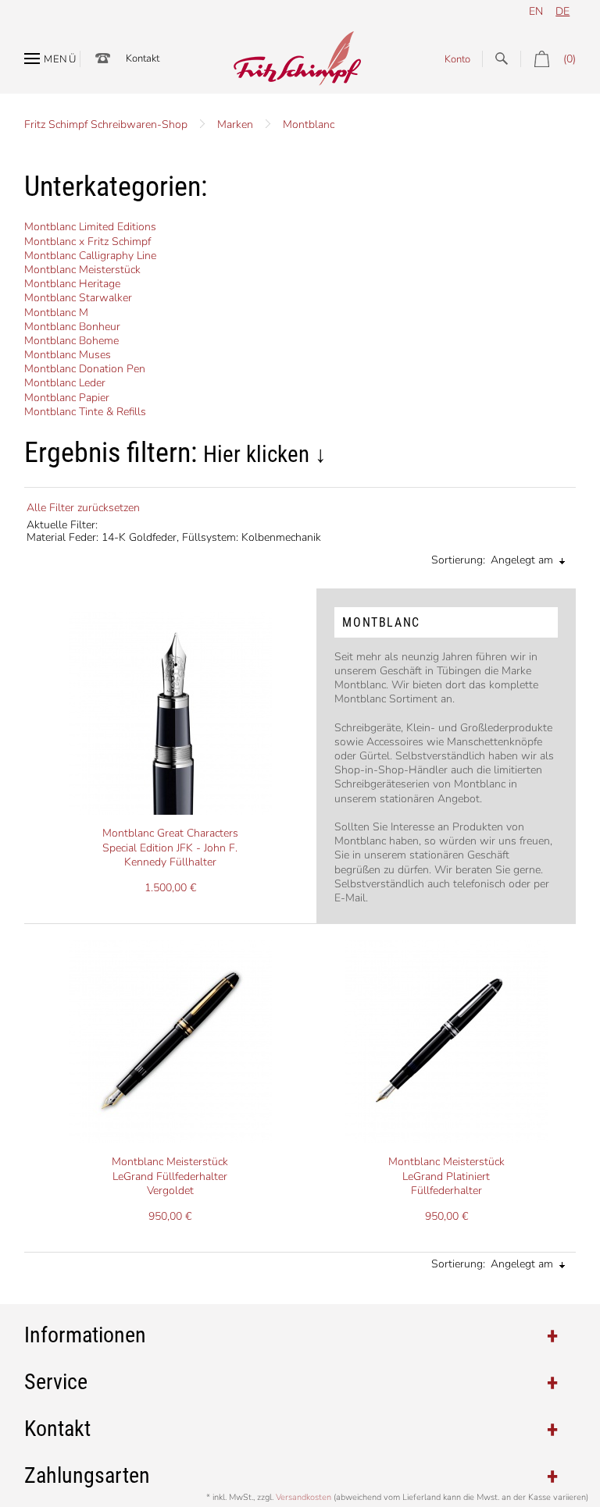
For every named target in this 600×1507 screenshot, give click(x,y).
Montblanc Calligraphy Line (90, 255)
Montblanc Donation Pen (84, 368)
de (562, 11)
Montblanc (308, 124)
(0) (569, 59)
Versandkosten (303, 1497)
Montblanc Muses (67, 354)
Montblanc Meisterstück (82, 269)
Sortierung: (458, 560)
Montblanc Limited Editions (90, 226)
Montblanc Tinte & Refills (85, 411)
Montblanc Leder (64, 382)
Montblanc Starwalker (78, 297)
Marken (235, 124)
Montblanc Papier (66, 397)
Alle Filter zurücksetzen (83, 507)
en (536, 11)
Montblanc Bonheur (72, 326)
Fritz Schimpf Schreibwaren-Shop (106, 124)
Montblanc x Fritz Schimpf (87, 241)
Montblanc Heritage (72, 283)
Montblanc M (56, 312)
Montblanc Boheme (71, 340)
